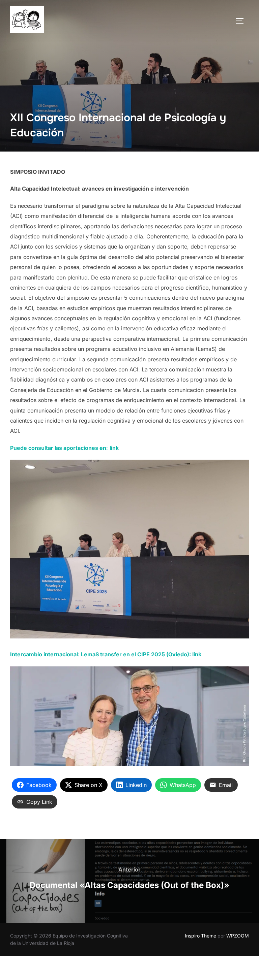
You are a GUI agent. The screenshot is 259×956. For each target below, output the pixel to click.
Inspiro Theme (200, 935)
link (196, 654)
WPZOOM (237, 935)
